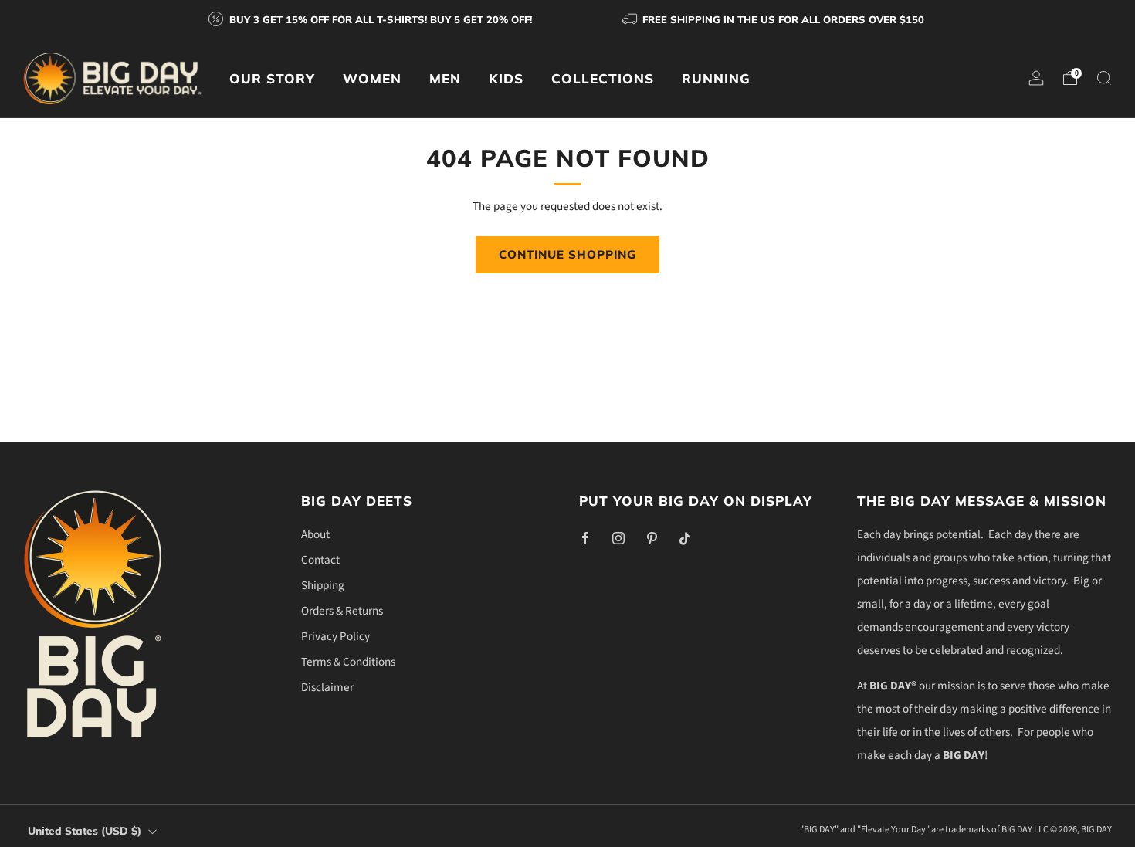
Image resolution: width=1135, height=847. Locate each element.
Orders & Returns (342, 610)
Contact (320, 559)
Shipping (322, 585)
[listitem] (371, 19)
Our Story (272, 78)
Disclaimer (327, 687)
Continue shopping (567, 254)
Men (445, 78)
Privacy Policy (335, 636)
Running (716, 78)
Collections (602, 78)
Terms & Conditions (348, 661)
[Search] (1104, 78)
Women (372, 78)
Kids (506, 78)
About (315, 534)
